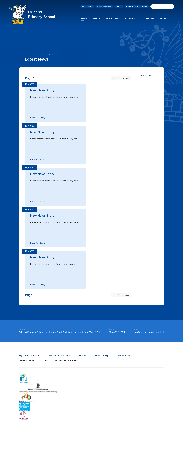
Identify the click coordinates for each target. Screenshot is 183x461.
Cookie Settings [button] (124, 355)
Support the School (104, 6)
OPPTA (118, 6)
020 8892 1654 (117, 332)
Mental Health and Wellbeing (136, 6)
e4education (73, 360)
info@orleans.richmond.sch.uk (149, 332)
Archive (125, 78)
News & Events (38, 55)
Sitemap (83, 355)
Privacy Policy (101, 355)
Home (27, 55)
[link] (113, 78)
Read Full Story (37, 117)
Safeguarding (87, 6)
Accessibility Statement (59, 355)
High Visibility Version (29, 355)
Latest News (52, 55)
